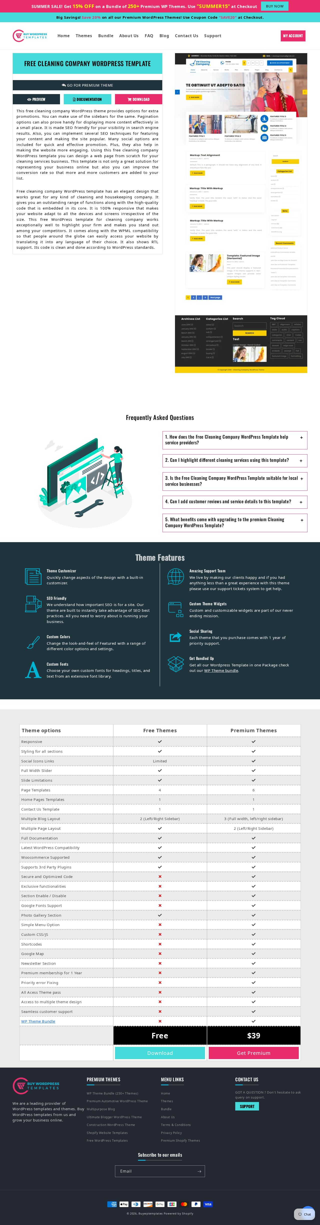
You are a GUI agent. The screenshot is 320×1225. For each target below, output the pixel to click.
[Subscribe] (199, 1171)
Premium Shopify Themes (180, 1140)
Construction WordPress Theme (111, 1124)
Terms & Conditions (176, 1124)
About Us (168, 1117)
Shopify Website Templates (107, 1132)
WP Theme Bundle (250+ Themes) (112, 1093)
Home (165, 1093)
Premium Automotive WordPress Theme (117, 1101)
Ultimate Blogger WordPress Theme (114, 1117)
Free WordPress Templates (107, 1140)
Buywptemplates (150, 1213)
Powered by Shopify (179, 1213)
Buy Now (275, 6)
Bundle (166, 1109)
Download (141, 99)
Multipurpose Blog (101, 1109)
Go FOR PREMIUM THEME (90, 85)
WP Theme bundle (221, 670)
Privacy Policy (171, 1132)
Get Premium (254, 1053)
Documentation (89, 99)
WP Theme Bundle (38, 1021)
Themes (167, 1101)
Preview (39, 99)
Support (247, 1106)
